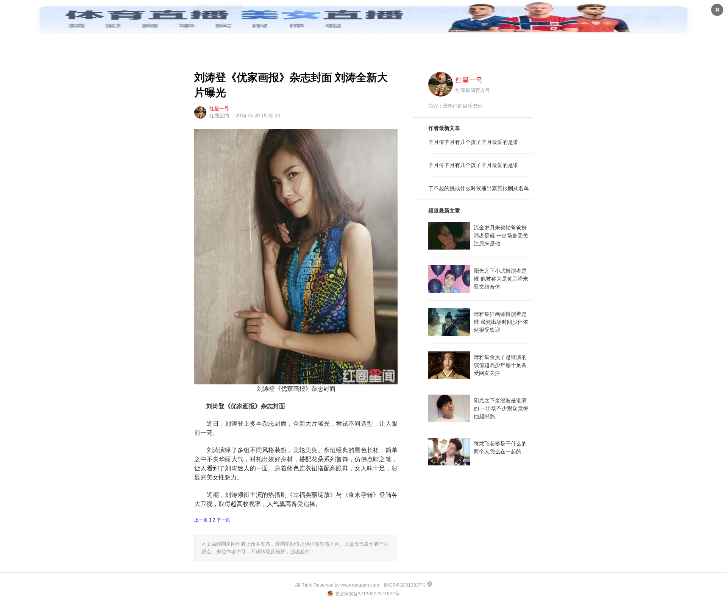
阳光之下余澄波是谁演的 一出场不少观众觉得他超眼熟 (501, 408)
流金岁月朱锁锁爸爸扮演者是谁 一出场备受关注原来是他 (501, 236)
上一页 (201, 520)
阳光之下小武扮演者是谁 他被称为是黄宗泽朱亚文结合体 (501, 279)
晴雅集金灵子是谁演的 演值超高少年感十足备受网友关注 (500, 365)
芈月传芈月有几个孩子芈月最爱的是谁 (473, 142)
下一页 (223, 520)
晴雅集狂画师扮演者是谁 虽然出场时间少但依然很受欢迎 (501, 322)
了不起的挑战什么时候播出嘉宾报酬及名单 (478, 188)
